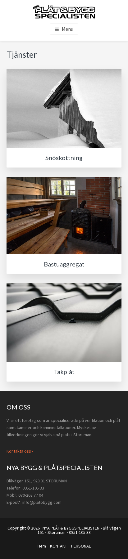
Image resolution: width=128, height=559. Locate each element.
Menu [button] (67, 29)
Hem (42, 546)
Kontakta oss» (20, 451)
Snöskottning (64, 157)
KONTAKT (58, 546)
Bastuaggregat (64, 264)
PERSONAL (81, 546)
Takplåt (64, 371)
